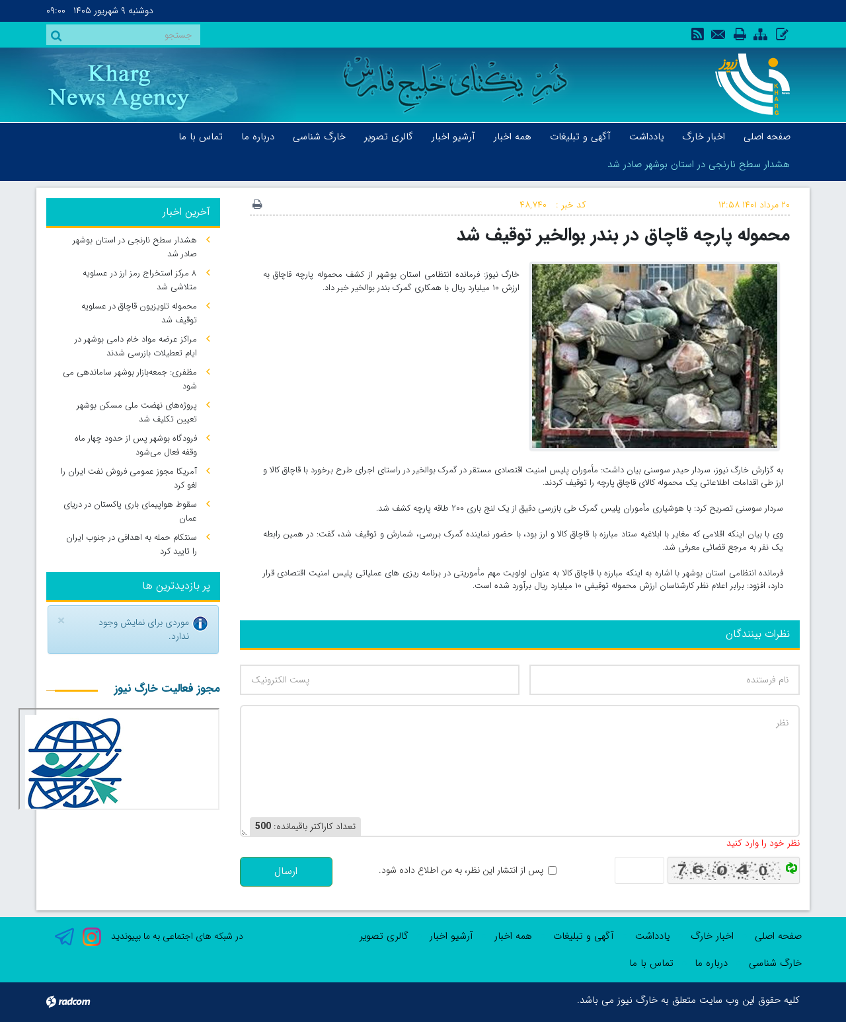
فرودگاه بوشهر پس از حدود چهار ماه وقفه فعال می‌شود (136, 445)
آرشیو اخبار (451, 936)
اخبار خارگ (712, 936)
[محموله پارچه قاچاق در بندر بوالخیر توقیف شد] (654, 355)
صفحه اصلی (778, 936)
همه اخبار (513, 936)
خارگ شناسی (775, 963)
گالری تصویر (384, 936)
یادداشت (652, 936)
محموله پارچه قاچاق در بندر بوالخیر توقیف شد (623, 235)
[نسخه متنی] (257, 205)
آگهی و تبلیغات (583, 936)
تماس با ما (651, 963)
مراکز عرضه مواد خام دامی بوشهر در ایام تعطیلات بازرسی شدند (136, 346)
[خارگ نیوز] (745, 84)
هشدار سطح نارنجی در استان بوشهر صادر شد (698, 164)
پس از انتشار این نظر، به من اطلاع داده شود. (461, 870)
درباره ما (711, 963)
